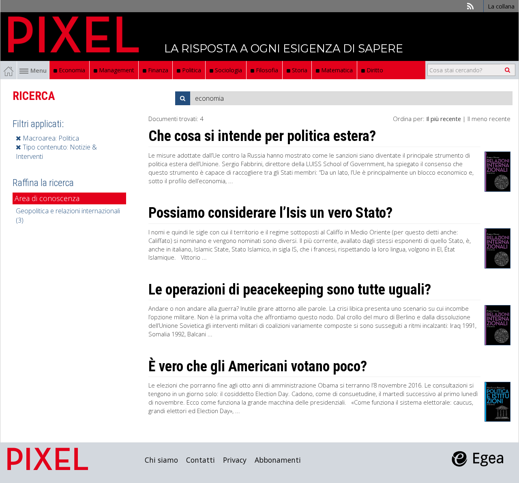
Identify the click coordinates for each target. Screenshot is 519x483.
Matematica (336, 70)
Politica (190, 70)
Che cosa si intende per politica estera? (262, 136)
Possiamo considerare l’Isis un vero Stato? (270, 212)
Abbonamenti (278, 460)
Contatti (200, 460)
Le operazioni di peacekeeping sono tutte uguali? (289, 289)
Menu (38, 70)
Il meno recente (489, 119)
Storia (298, 70)
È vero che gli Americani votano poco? (257, 366)
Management (115, 70)
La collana (501, 6)
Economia (71, 70)
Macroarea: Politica (50, 138)
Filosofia (266, 70)
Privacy (235, 460)
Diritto (374, 70)
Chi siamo (161, 460)
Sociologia (227, 70)
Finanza (157, 70)
